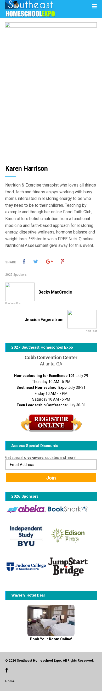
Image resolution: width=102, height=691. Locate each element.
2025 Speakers (16, 275)
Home (10, 681)
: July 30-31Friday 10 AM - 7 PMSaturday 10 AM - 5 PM (51, 393)
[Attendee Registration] (51, 423)
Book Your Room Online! (51, 639)
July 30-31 (51, 405)
